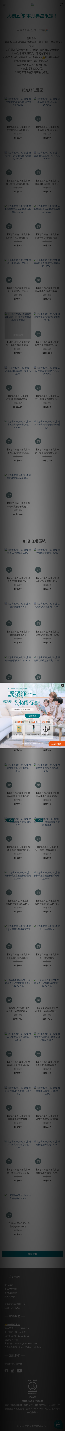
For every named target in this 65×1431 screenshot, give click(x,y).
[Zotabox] (63, 745)
